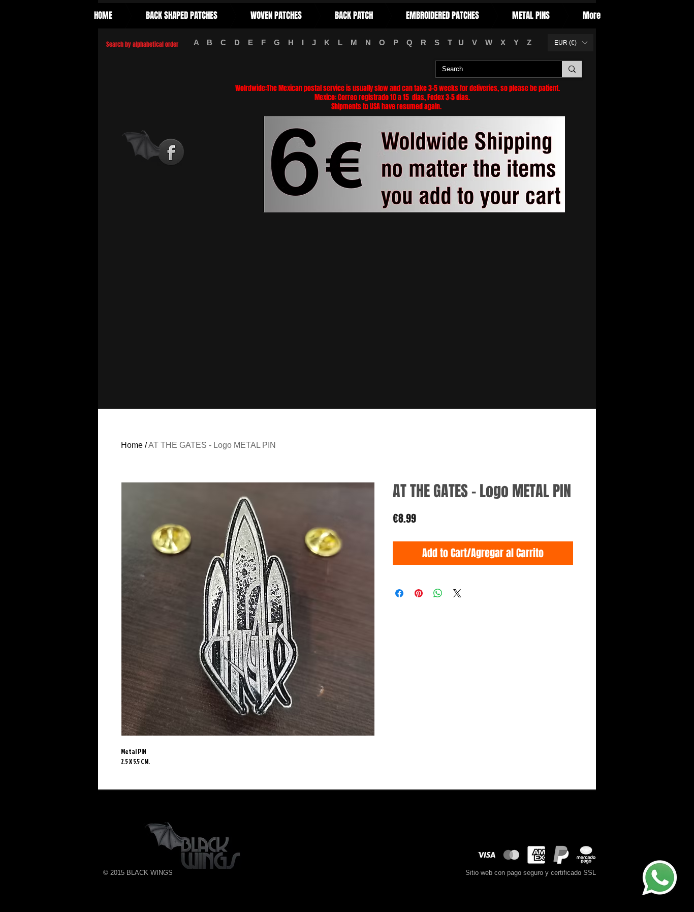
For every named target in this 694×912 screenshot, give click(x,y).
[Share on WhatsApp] (438, 593)
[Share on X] (457, 593)
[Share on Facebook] (399, 593)
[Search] (572, 69)
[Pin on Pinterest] (419, 593)
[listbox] (570, 42)
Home (132, 445)
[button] (570, 42)
